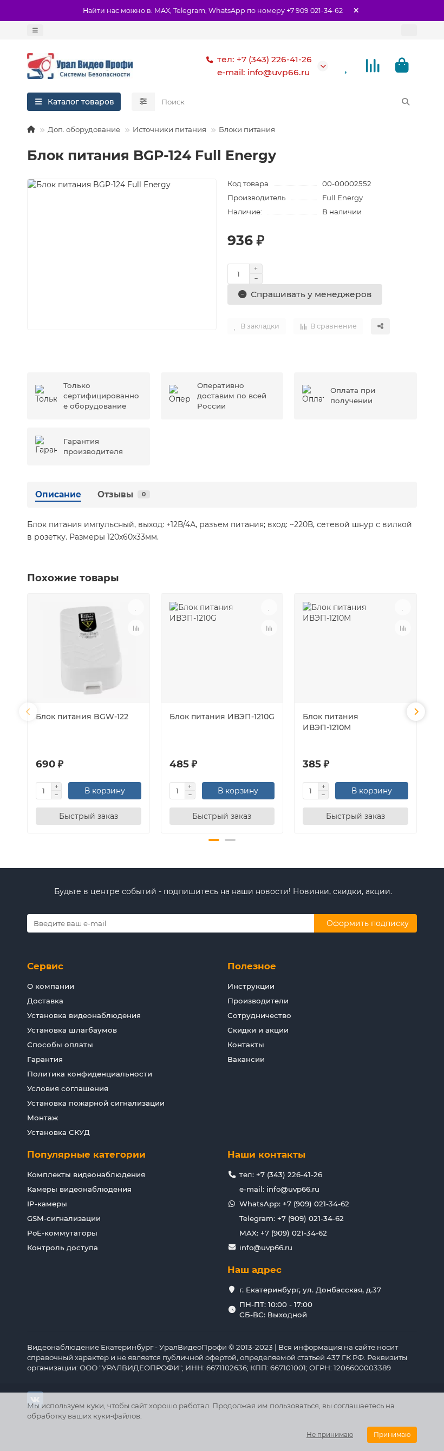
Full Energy (342, 197)
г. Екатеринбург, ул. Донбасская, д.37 (310, 1289)
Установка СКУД (58, 1132)
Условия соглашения (67, 1088)
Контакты (245, 1044)
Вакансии (246, 1059)
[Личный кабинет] (409, 30)
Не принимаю (329, 1434)
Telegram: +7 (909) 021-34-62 (291, 1218)
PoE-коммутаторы (62, 1233)
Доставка (45, 1000)
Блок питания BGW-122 (82, 716)
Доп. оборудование (84, 129)
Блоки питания (247, 129)
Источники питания (169, 129)
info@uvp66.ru (265, 1247)
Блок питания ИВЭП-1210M (330, 722)
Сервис (45, 966)
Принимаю (392, 1434)
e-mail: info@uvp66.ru (263, 72)
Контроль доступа (62, 1247)
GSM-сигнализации (64, 1218)
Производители (258, 1000)
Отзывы (121, 494)
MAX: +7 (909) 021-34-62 (283, 1233)
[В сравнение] (136, 628)
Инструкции (251, 986)
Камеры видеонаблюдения (79, 1189)
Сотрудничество (259, 1015)
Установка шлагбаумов (72, 1030)
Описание (58, 494)
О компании (50, 986)
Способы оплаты (60, 1044)
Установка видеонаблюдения (84, 1015)
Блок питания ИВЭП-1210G (222, 716)
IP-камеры (47, 1203)
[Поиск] (405, 101)
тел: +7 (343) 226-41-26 (264, 59)
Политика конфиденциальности (89, 1073)
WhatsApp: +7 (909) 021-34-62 (294, 1203)
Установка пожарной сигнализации (96, 1103)
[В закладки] (136, 607)
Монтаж (42, 1117)
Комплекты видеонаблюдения (86, 1174)
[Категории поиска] (143, 102)
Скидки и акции (258, 1030)
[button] (28, 711)
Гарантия (45, 1059)
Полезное (251, 966)
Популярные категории (86, 1154)
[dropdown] (35, 30)
